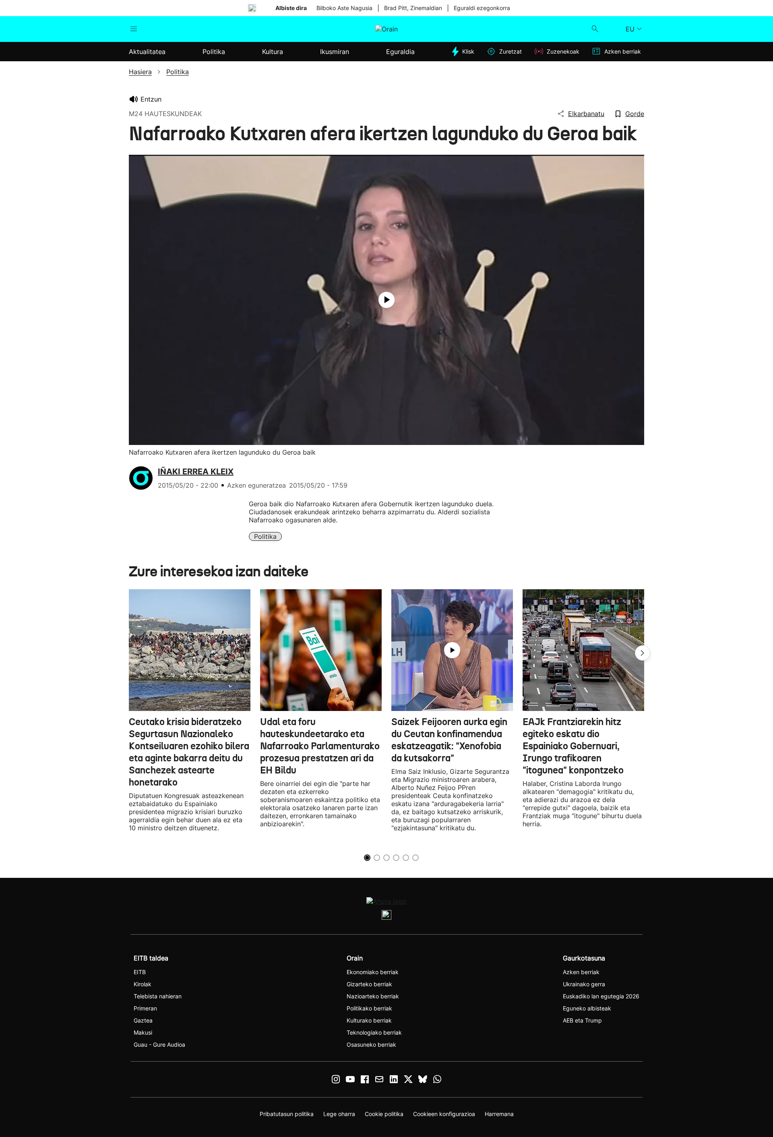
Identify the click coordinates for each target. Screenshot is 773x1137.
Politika (265, 536)
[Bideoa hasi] (386, 300)
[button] (642, 653)
